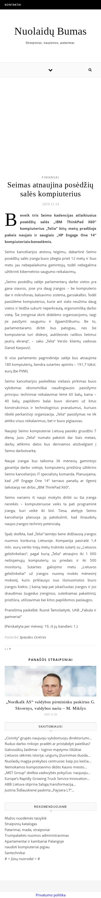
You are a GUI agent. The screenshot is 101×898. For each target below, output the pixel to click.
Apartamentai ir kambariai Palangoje (34, 841)
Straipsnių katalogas (21, 823)
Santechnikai (15, 852)
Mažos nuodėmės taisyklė (26, 818)
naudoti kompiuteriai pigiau (27, 846)
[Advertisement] (50, 118)
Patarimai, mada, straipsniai (27, 829)
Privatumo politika (51, 895)
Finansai (50, 177)
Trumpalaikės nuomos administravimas (37, 835)
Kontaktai (13, 4)
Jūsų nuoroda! (22, 858)
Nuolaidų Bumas (50, 31)
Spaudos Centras (33, 637)
